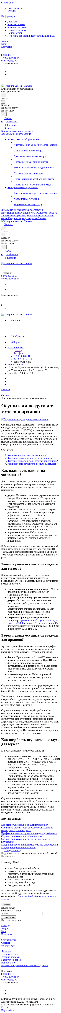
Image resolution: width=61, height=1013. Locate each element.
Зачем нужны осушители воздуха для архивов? (33, 461)
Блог (3, 931)
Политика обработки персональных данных (31, 35)
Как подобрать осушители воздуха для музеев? (33, 463)
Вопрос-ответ (15, 33)
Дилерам (12, 21)
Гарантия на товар (17, 30)
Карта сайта (7, 1010)
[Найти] (4, 114)
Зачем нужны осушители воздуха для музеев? (32, 458)
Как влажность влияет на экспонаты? (28, 455)
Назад (18, 350)
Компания (6, 934)
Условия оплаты (16, 24)
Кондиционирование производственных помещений (29, 844)
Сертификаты (15, 8)
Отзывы (12, 10)
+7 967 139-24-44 (10, 57)
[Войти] (2, 302)
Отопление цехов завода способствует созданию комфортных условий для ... (27, 829)
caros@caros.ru (9, 60)
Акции (5, 928)
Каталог (5, 925)
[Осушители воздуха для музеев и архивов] (24, 419)
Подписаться (9, 917)
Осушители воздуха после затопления (21, 836)
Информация (8, 945)
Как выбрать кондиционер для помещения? (24, 824)
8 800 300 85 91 (9, 55)
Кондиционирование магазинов (18, 847)
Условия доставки (17, 27)
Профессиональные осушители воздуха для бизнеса (29, 833)
